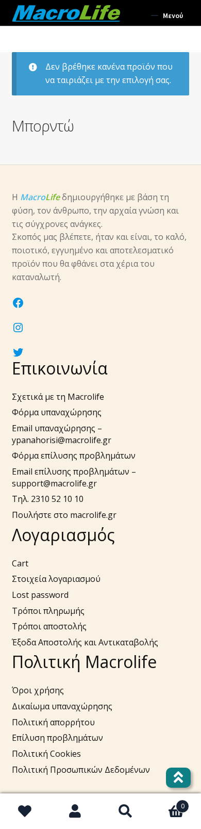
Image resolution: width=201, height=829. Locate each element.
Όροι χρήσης (38, 690)
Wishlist (25, 811)
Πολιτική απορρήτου (53, 722)
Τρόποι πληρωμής (48, 610)
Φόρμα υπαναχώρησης (57, 412)
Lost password (40, 594)
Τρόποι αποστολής (49, 626)
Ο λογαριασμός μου (76, 811)
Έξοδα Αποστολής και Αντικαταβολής (85, 642)
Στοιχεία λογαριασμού (56, 578)
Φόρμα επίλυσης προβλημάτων (74, 455)
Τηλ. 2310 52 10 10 (47, 499)
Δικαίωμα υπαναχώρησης (62, 706)
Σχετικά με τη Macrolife (58, 396)
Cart (20, 563)
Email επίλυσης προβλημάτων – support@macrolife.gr (74, 477)
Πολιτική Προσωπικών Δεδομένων (81, 769)
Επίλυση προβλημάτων (57, 737)
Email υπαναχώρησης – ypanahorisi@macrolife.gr (61, 434)
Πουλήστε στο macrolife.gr (64, 515)
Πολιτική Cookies (46, 753)
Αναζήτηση (125, 811)
